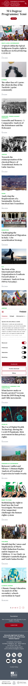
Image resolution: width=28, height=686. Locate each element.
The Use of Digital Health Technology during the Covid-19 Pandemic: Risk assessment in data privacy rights (14, 432)
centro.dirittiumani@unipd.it (14, 647)
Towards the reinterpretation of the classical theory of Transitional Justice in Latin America (12, 162)
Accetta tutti (14, 364)
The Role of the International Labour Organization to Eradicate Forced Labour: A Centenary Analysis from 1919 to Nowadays (13, 275)
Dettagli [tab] (12, 316)
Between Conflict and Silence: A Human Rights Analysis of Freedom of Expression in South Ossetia (14, 470)
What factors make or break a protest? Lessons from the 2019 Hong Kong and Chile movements (13, 394)
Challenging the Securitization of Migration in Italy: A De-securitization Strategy (14, 236)
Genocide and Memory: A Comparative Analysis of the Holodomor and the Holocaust (13, 124)
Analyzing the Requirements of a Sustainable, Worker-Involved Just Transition (13, 200)
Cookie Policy (14, 667)
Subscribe (14, 625)
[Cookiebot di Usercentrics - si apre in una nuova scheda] (19, 312)
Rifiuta (14, 373)
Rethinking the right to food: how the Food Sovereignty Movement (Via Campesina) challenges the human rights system (12, 508)
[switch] (24, 347)
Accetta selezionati (14, 368)
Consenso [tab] (4, 316)
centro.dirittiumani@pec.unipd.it (14, 648)
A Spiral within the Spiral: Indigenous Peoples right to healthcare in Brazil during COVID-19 (14, 49)
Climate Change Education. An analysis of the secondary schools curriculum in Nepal (14, 592)
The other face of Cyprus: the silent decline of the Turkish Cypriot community (13, 86)
